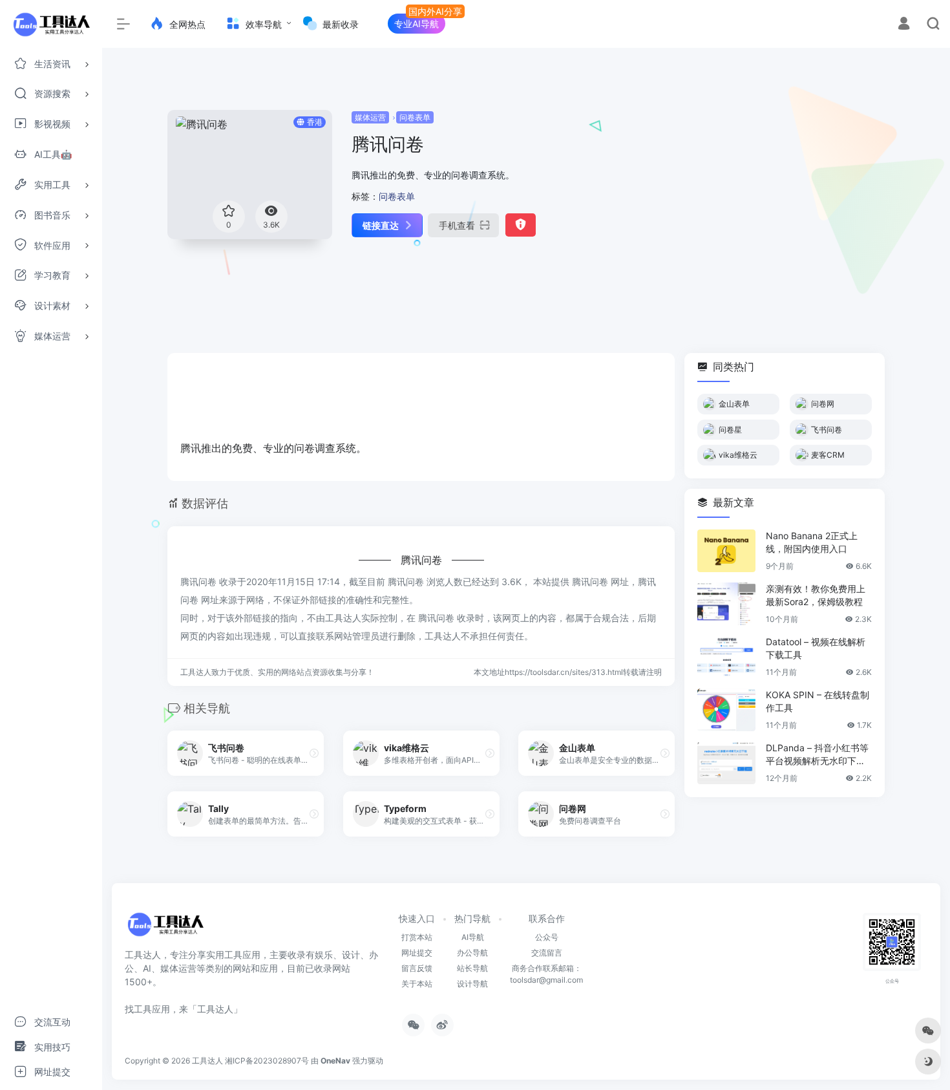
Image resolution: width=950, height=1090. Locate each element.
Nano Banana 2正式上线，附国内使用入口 (812, 542)
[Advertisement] (772, 200)
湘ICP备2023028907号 (267, 1060)
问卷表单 (414, 117)
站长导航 (472, 968)
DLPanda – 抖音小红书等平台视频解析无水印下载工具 (817, 754)
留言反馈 (416, 968)
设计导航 (472, 983)
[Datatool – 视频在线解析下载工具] (726, 657)
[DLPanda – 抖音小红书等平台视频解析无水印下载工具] (726, 763)
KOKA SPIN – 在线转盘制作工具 (817, 701)
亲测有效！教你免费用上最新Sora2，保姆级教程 (815, 595)
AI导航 (472, 937)
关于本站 (416, 983)
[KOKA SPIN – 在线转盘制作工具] (726, 710)
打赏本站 (416, 937)
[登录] (904, 25)
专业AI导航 (416, 23)
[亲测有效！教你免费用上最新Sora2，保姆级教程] (726, 603)
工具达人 (207, 1060)
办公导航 (472, 952)
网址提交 (416, 952)
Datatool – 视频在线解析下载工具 (815, 648)
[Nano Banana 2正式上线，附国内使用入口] (726, 550)
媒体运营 (370, 117)
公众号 (546, 937)
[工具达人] (165, 929)
